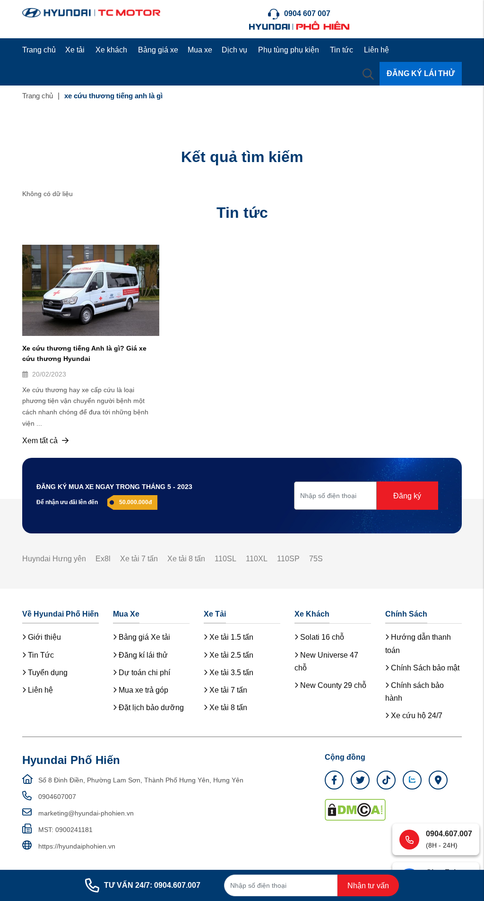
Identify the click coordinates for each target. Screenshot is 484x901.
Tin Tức (40, 655)
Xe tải (75, 50)
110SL (225, 559)
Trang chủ (39, 50)
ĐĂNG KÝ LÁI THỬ (421, 73)
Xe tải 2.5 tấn (230, 655)
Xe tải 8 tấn (186, 559)
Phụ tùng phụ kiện (288, 50)
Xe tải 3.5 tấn (230, 673)
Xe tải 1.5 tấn (230, 637)
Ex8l (103, 559)
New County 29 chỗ (332, 685)
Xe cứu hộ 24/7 (415, 716)
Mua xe (200, 50)
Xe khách (111, 50)
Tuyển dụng (47, 673)
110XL (257, 559)
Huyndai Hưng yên (54, 559)
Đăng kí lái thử (142, 655)
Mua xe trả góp (142, 690)
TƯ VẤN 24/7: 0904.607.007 (152, 885)
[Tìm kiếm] (368, 74)
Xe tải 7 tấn (139, 559)
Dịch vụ (234, 50)
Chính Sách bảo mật (424, 668)
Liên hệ (376, 50)
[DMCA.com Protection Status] (355, 809)
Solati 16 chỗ (321, 637)
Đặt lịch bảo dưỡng (150, 708)
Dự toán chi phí (143, 673)
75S (316, 559)
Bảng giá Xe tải (143, 637)
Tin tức (341, 50)
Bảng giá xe (158, 50)
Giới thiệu (43, 637)
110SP (288, 559)
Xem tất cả (41, 441)
